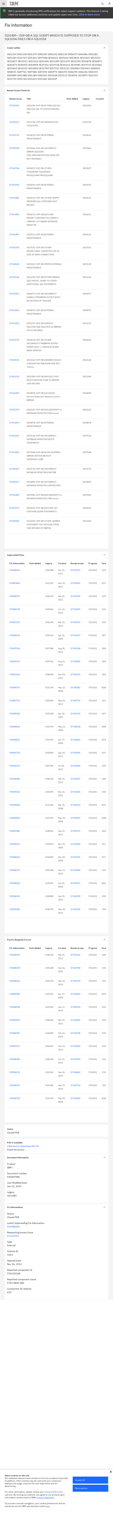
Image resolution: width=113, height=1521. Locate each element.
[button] (111, 1472)
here (47, 1506)
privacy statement (45, 1497)
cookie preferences (53, 1492)
